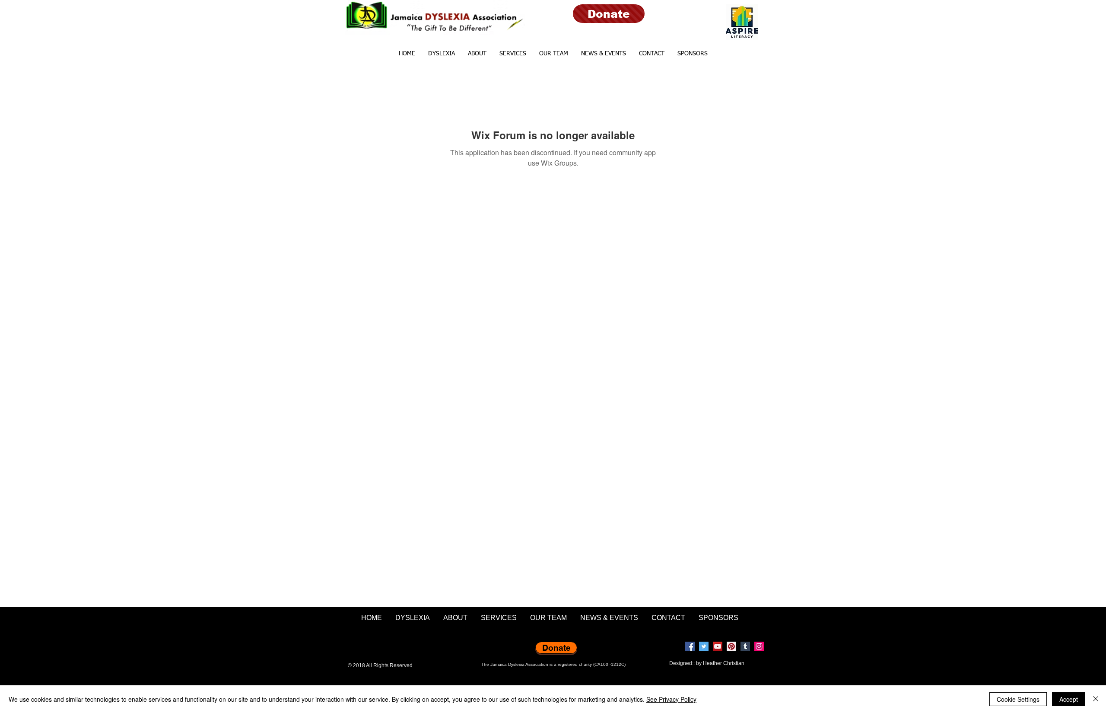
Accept (1068, 699)
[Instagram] (759, 646)
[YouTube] (717, 646)
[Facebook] (690, 646)
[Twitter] (704, 646)
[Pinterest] (731, 646)
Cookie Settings (1018, 699)
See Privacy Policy (671, 699)
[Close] (1095, 699)
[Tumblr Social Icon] (745, 646)
